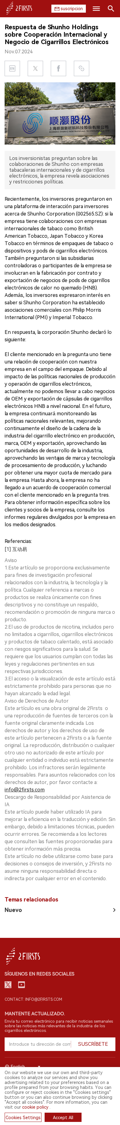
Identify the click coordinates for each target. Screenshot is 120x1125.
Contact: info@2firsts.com (33, 999)
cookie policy (35, 1107)
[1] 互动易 (16, 549)
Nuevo (13, 910)
